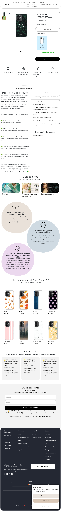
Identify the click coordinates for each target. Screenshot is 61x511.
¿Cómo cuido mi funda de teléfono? (42, 117)
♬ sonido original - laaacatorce (24, 88)
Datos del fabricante (38, 135)
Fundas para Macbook (34, 4)
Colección (17, 2)
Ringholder (20, 450)
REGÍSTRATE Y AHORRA (30, 407)
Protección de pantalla (42, 3)
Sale (13, 2)
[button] (20, 51)
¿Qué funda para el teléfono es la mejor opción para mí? (44, 124)
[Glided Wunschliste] (47, 5)
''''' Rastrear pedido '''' (36, 437)
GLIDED (7, 4)
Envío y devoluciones (50, 450)
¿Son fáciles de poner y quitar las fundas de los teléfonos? (45, 113)
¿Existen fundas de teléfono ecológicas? (43, 120)
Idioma (30, 481)
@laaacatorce (24, 85)
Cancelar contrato (42, 466)
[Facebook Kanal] (10, 474)
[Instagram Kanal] (5, 474)
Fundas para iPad (28, 4)
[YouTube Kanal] (12, 474)
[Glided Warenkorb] (56, 5)
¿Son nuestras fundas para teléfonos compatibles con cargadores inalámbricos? (45, 108)
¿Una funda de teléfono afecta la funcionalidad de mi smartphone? (45, 97)
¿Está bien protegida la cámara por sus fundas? (45, 101)
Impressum (48, 434)
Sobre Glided (7, 435)
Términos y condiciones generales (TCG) (50, 440)
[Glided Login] (53, 5)
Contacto (33, 434)
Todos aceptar (45, 500)
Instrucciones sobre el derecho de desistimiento (50, 456)
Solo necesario (46, 496)
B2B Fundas (7, 439)
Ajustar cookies (46, 507)
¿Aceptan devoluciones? (39, 104)
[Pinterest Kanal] (7, 474)
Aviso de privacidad (44, 416)
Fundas (23, 2)
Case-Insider (7, 448)
